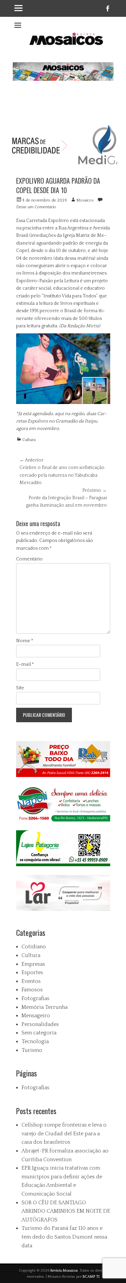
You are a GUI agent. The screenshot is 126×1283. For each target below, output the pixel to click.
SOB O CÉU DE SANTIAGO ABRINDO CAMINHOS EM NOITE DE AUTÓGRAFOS (66, 1211)
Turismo (32, 1050)
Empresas (33, 964)
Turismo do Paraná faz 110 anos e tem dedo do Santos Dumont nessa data (64, 1236)
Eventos (31, 981)
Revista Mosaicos (64, 1271)
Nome (24, 641)
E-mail (25, 664)
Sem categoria (39, 1033)
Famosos (32, 990)
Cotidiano (34, 947)
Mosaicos (85, 200)
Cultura (29, 440)
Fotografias (35, 998)
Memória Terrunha (45, 1007)
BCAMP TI (91, 1277)
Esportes (32, 972)
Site (20, 688)
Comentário (29, 559)
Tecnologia (35, 1041)
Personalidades (40, 1024)
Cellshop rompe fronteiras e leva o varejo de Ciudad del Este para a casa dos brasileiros (64, 1133)
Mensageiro (36, 1016)
